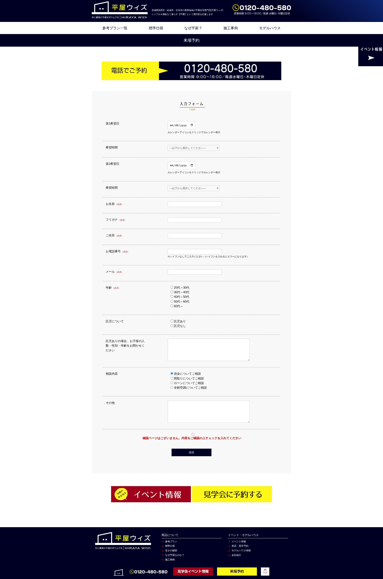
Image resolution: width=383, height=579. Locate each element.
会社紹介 (236, 555)
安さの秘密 (171, 550)
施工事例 (230, 28)
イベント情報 (239, 541)
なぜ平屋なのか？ (174, 555)
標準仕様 (156, 28)
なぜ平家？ (193, 28)
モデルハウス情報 (241, 550)
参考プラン (171, 541)
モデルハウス (270, 28)
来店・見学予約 (240, 546)
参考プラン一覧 (114, 28)
